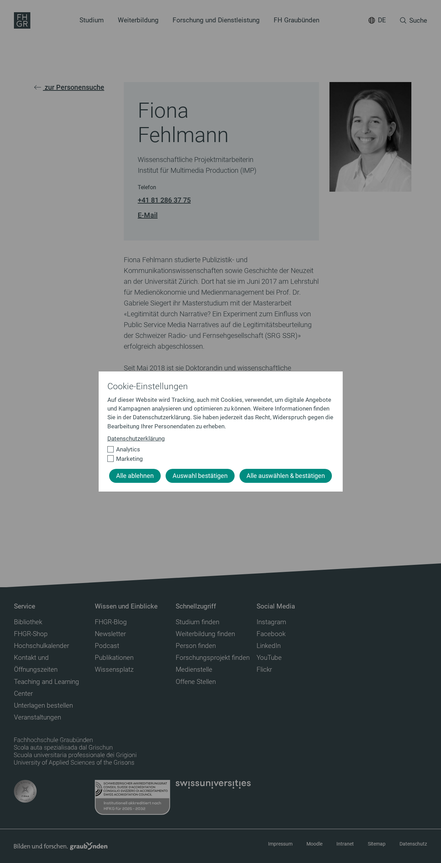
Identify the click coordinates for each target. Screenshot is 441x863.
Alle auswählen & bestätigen (285, 475)
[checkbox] (217, 449)
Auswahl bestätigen (200, 475)
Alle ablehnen (135, 475)
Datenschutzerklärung (136, 438)
